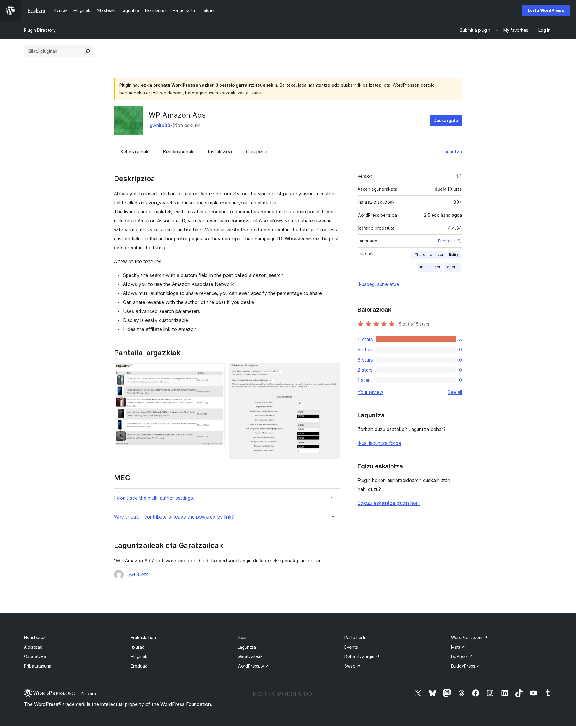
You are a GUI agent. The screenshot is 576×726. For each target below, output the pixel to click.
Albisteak (33, 647)
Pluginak (139, 656)
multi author (430, 267)
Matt (458, 647)
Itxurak (137, 647)
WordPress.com (469, 637)
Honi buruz (35, 637)
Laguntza (452, 152)
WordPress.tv (253, 665)
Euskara (88, 693)
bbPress (462, 656)
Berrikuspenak (178, 152)
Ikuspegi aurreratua (378, 284)
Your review (370, 392)
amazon (437, 254)
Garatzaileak (250, 656)
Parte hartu (355, 637)
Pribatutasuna (37, 665)
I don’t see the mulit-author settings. (154, 498)
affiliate (418, 254)
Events (351, 647)
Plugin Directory (40, 30)
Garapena (256, 152)
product (453, 267)
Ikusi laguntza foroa (379, 443)
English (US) (450, 240)
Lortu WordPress (546, 10)
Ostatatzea (35, 656)
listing (454, 254)
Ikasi (242, 637)
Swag (352, 665)
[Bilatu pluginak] (88, 51)
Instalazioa (220, 152)
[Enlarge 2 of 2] (332, 371)
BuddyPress (465, 665)
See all (455, 392)
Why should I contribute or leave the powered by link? (174, 517)
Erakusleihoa (143, 637)
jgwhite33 (159, 125)
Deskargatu (446, 120)
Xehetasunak (134, 152)
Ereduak (139, 665)
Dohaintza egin (362, 656)
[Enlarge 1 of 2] (217, 371)
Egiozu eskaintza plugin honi (389, 503)
